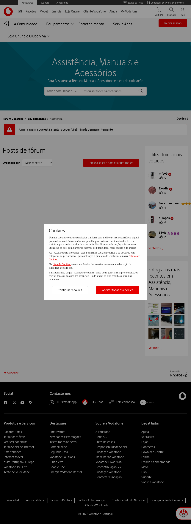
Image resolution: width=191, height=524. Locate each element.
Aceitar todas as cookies (117, 290)
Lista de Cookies (62, 264)
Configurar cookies (70, 290)
